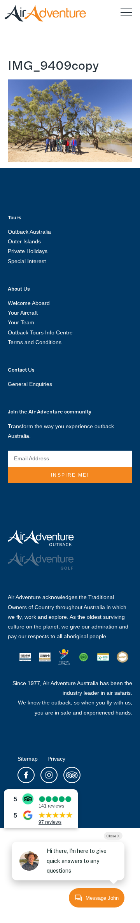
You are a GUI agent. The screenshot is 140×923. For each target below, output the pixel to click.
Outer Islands (24, 241)
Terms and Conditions (34, 342)
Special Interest (27, 261)
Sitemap (28, 759)
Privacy (56, 759)
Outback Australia (29, 232)
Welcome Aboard (29, 303)
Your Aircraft (23, 313)
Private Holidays (27, 251)
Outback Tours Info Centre (40, 332)
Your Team (21, 322)
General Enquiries (30, 384)
